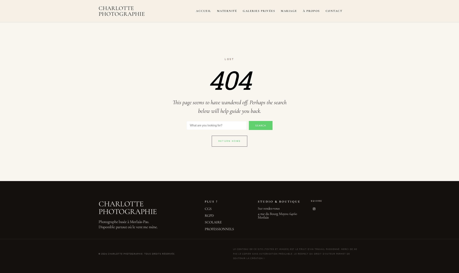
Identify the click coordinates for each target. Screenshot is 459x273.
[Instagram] (314, 209)
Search (260, 125)
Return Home (229, 141)
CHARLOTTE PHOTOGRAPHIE (122, 11)
